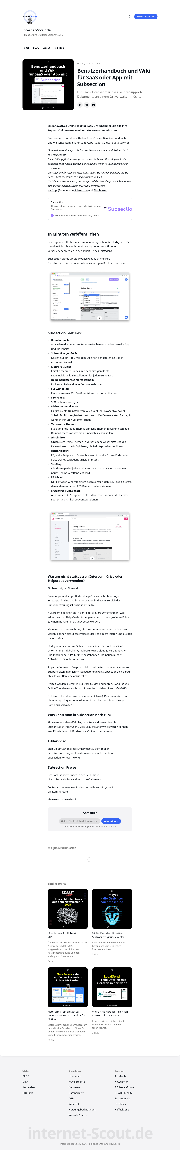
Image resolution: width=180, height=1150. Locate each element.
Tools (98, 63)
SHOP (25, 1081)
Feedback (120, 1104)
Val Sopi (52, 190)
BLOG (36, 47)
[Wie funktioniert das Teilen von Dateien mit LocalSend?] (112, 1004)
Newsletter (143, 16)
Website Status (78, 1115)
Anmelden (28, 1087)
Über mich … (76, 1076)
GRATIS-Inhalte (124, 1093)
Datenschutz (76, 1093)
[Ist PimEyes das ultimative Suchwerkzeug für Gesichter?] (112, 926)
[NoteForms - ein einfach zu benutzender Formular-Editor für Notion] (68, 1004)
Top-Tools (59, 47)
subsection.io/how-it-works (64, 757)
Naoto (116, 1143)
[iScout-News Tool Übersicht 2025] (68, 926)
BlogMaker (100, 190)
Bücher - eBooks (124, 1087)
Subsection (81, 190)
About (46, 47)
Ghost (107, 1143)
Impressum (75, 1087)
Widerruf (74, 1104)
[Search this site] (130, 16)
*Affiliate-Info (77, 1081)
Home (25, 47)
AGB (71, 1098)
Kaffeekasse (122, 1109)
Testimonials (122, 1098)
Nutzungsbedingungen (82, 1109)
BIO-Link (27, 1093)
